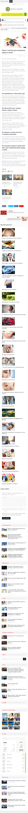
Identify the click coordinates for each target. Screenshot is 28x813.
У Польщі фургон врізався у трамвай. (17, 780)
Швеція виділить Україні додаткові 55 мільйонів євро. (17, 543)
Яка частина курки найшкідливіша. (10, 471)
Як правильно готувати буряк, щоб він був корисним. (12, 327)
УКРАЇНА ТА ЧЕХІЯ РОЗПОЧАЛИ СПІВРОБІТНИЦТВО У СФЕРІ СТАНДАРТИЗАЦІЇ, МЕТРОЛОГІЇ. (15, 556)
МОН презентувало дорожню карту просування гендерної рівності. (16, 625)
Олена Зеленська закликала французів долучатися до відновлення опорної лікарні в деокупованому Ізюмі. (15, 536)
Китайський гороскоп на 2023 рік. (15, 212)
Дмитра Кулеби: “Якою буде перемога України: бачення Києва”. (17, 696)
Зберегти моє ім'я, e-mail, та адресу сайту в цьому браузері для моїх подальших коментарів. (13, 514)
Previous (11, 211)
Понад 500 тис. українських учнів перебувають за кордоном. (16, 614)
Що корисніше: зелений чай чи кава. (10, 302)
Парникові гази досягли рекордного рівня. (16, 787)
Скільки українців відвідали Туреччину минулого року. (14, 648)
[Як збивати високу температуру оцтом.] (7, 177)
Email (25, 55)
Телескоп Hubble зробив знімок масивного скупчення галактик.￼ (16, 567)
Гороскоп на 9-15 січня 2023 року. (16, 635)
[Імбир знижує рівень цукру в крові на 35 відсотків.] (18, 177)
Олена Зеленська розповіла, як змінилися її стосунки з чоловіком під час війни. (17, 678)
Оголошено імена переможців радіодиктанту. (15, 620)
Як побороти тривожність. (8, 354)
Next (18, 217)
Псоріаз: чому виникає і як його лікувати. (12, 238)
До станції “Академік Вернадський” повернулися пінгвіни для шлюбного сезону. (16, 793)
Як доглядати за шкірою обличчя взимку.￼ (12, 263)
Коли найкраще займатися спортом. (10, 446)
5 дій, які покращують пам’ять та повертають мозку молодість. (13, 276)
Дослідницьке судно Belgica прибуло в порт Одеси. (17, 805)
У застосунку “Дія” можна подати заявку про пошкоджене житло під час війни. (17, 591)
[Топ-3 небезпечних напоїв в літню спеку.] (7, 192)
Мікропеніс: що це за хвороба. (9, 289)
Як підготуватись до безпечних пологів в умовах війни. (14, 341)
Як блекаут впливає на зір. (8, 379)
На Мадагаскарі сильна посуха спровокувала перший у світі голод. (16, 800)
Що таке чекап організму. (8, 406)
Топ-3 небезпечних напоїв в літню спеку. (6, 197)
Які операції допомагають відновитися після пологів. (14, 219)
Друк (21, 55)
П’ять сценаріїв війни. (13, 683)
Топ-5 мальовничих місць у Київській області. (17, 642)
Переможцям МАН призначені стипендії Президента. (15, 608)
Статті (3, 665)
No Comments (20, 54)
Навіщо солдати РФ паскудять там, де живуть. (17, 690)
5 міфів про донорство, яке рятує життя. (11, 250)
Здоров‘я (13, 54)
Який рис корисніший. (7, 458)
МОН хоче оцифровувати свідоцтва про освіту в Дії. (16, 573)
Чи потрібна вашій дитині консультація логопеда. (14, 314)
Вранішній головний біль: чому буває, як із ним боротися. (13, 433)
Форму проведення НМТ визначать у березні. (16, 602)
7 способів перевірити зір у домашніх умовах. (13, 367)
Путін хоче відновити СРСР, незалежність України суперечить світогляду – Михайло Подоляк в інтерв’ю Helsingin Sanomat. (16, 669)
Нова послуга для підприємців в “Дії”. (17, 578)
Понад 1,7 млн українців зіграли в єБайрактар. (16, 584)
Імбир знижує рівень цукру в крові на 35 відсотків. (17, 184)
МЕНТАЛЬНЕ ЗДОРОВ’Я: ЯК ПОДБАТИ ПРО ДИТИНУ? (12, 419)
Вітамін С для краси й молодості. (10, 483)
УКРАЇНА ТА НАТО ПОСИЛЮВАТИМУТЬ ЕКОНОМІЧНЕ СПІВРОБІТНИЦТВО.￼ (17, 549)
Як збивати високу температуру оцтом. (6, 183)
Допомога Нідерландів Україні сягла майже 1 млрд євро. (16, 529)
